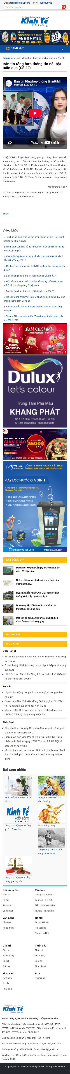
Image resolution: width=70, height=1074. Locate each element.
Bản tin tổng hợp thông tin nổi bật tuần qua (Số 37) (30, 291)
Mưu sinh (8, 973)
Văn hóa (7, 922)
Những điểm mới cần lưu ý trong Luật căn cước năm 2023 (37, 582)
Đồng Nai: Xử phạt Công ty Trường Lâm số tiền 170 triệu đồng (38, 569)
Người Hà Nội (42, 933)
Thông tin (39, 950)
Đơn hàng (8, 978)
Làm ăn (38, 961)
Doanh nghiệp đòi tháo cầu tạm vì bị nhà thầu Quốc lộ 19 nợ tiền (36, 607)
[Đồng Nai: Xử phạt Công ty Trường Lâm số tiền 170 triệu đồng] (8, 570)
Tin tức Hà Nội (42, 922)
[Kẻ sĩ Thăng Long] (51, 813)
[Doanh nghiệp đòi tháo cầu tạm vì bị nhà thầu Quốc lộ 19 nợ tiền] (8, 608)
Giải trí (7, 945)
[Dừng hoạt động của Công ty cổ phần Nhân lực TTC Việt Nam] (18, 813)
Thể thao (7, 966)
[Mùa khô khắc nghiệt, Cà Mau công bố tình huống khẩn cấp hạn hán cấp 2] (8, 595)
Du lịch (6, 961)
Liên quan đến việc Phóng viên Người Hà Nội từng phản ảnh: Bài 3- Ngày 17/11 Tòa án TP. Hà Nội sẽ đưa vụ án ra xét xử (33, 741)
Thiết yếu (40, 945)
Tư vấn (6, 983)
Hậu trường (8, 955)
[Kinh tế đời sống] (35, 20)
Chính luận (8, 911)
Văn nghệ (8, 917)
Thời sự (6, 894)
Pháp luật (7, 905)
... (3, 933)
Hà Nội (39, 917)
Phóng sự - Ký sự (43, 894)
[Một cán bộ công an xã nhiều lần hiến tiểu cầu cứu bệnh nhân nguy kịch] (8, 620)
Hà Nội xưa (40, 928)
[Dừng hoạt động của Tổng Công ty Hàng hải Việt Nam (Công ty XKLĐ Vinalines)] (18, 865)
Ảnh (37, 973)
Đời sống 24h (11, 890)
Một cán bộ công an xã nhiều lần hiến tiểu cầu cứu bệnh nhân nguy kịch (37, 620)
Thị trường (40, 955)
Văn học (40, 890)
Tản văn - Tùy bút (43, 900)
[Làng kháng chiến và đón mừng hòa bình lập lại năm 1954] (51, 837)
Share (6, 214)
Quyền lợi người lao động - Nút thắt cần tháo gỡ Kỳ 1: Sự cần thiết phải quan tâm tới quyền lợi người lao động (35, 754)
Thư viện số (40, 966)
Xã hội (6, 900)
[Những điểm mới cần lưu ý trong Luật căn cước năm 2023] (8, 583)
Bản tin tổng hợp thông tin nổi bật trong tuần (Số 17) (31, 276)
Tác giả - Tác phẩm (44, 911)
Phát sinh (7, 989)
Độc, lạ (6, 950)
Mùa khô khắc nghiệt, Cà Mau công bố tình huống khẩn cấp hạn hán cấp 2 (37, 595)
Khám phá (40, 978)
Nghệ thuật (8, 928)
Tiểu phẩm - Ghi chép (45, 905)
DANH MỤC (36, 48)
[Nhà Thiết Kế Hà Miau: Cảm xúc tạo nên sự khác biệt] (18, 785)
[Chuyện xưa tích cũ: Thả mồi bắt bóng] (51, 785)
